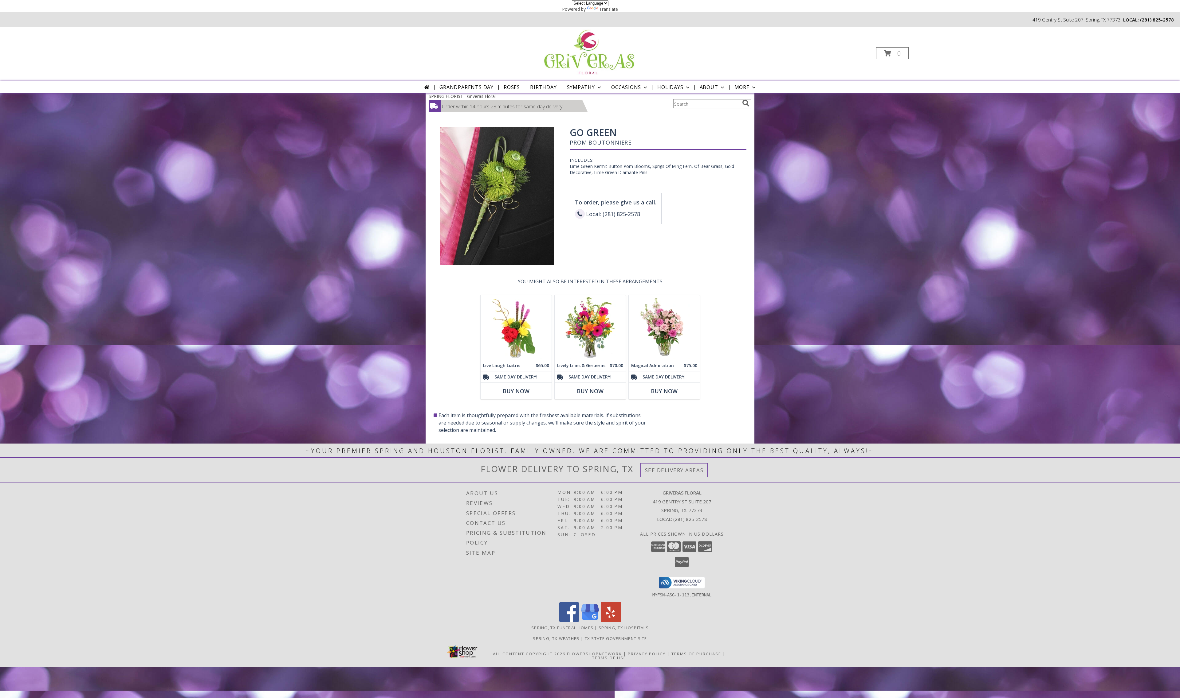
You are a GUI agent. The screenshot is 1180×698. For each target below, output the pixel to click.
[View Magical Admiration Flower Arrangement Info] (664, 327)
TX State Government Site (616, 638)
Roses (512, 87)
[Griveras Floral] (589, 51)
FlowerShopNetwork (594, 654)
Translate (608, 9)
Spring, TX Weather (556, 638)
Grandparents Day (466, 87)
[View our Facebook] (569, 620)
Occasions (626, 87)
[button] (892, 53)
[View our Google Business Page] (590, 620)
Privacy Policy (647, 654)
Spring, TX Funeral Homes (562, 627)
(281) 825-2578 (1157, 20)
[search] (746, 103)
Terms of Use (609, 658)
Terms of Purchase (696, 654)
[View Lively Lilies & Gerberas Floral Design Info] (590, 327)
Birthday (543, 87)
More (741, 87)
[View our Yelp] (611, 620)
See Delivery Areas (674, 470)
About (709, 87)
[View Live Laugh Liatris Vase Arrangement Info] (516, 327)
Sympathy (581, 87)
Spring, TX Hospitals (624, 627)
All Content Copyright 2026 (529, 654)
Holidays (670, 87)
